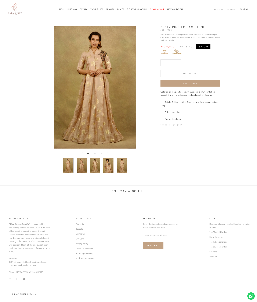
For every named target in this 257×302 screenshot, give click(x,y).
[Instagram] (181, 125)
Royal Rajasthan (216, 236)
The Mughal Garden (218, 231)
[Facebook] (170, 125)
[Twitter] (174, 125)
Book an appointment (85, 258)
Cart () (245, 9)
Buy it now (190, 83)
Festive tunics (96, 9)
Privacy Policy (82, 243)
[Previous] (82, 153)
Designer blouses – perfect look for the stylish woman (229, 225)
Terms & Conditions (84, 248)
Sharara (110, 9)
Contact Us (80, 233)
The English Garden (218, 246)
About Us (80, 223)
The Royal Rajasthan (136, 9)
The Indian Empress (218, 241)
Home (62, 9)
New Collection (175, 9)
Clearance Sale (157, 9)
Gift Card (80, 238)
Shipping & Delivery (84, 253)
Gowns (83, 9)
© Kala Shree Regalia (24, 294)
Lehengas (72, 9)
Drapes (120, 9)
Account (218, 9)
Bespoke (79, 228)
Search (231, 9)
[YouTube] (24, 278)
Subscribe (153, 245)
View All (213, 256)
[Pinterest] (177, 125)
